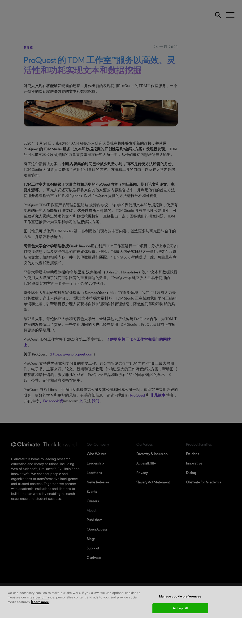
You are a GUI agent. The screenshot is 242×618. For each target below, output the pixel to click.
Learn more (40, 602)
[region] (121, 602)
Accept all (180, 608)
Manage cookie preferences (180, 596)
